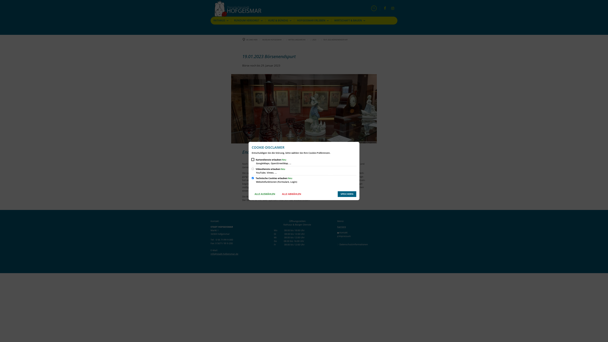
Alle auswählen (265, 194)
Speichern (347, 194)
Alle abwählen (291, 194)
